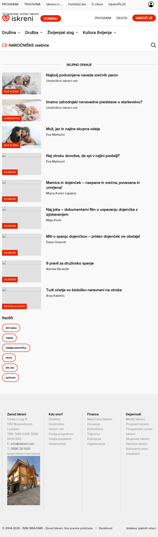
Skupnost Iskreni (138, 439)
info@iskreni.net (22, 443)
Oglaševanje (96, 443)
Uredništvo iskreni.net (62, 80)
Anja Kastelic (55, 295)
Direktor (54, 419)
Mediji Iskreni (135, 419)
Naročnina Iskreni (99, 419)
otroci (9, 357)
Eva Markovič (55, 134)
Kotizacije (94, 439)
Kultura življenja (97, 32)
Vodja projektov (60, 439)
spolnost (10, 377)
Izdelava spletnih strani (141, 528)
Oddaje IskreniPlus (16, 347)
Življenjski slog (60, 32)
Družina (9, 32)
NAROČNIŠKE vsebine (29, 45)
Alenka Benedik (57, 269)
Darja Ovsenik (56, 242)
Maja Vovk (53, 220)
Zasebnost (105, 528)
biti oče (10, 367)
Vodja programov (61, 434)
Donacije (93, 424)
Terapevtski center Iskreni (20, 14)
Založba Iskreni (137, 443)
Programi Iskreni (137, 424)
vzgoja (9, 338)
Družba (31, 32)
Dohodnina (95, 429)
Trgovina (93, 434)
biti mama (11, 327)
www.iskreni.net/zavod (23, 453)
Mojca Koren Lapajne (61, 193)
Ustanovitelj (57, 443)
